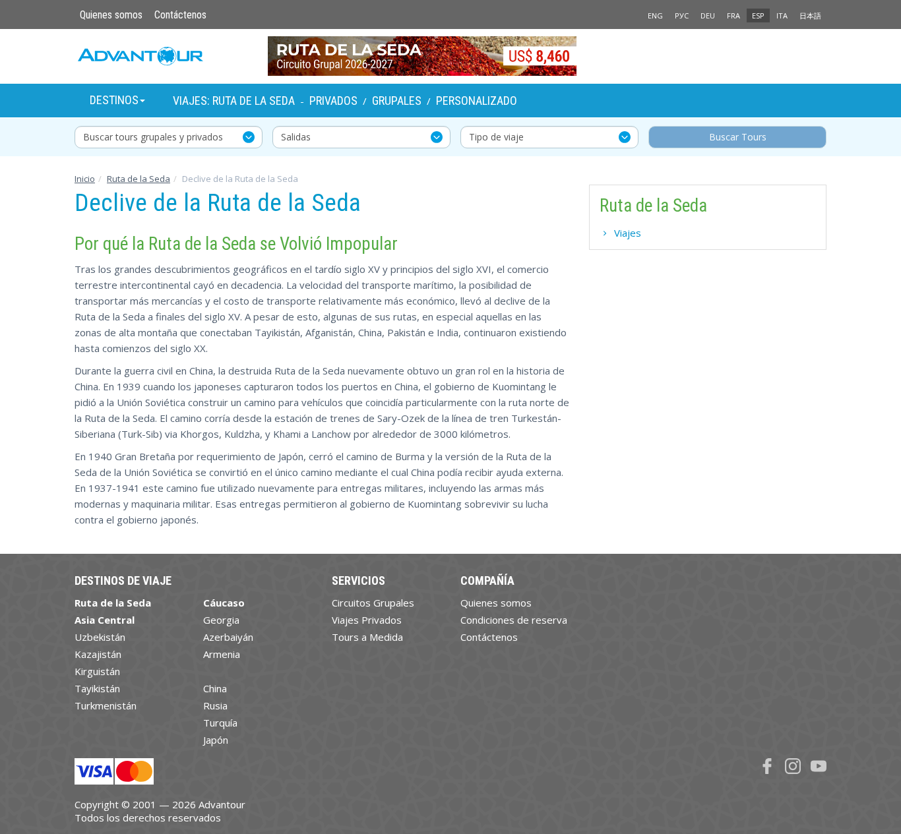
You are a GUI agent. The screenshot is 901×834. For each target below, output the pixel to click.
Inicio (85, 179)
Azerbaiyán (228, 636)
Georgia (221, 619)
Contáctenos (180, 15)
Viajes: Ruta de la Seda (234, 100)
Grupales (396, 100)
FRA (733, 15)
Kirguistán (97, 671)
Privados (333, 100)
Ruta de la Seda (138, 179)
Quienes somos (111, 15)
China (215, 688)
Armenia (221, 654)
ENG (655, 15)
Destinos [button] (114, 100)
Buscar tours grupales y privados (153, 137)
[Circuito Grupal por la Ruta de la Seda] (451, 56)
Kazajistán (98, 654)
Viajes (627, 232)
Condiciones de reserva (513, 619)
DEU (707, 15)
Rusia (215, 705)
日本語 (810, 15)
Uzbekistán (100, 636)
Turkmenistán (106, 705)
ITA (782, 15)
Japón (215, 739)
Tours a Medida (367, 636)
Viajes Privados (367, 619)
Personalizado (476, 100)
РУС (682, 15)
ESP (758, 15)
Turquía (220, 722)
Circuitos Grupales (373, 602)
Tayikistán (97, 688)
